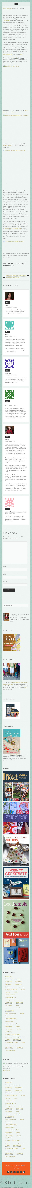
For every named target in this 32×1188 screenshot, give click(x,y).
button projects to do (11, 989)
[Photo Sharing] (16, 86)
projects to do (20, 1037)
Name (4, 566)
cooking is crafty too (10, 997)
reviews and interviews (11, 1042)
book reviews (18, 984)
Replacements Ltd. (7, 54)
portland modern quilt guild (12, 1034)
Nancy (7, 334)
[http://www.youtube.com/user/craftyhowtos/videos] (24, 1172)
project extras (9, 1037)
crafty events (19, 1002)
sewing (23, 1042)
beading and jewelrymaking (12, 979)
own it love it (8, 1031)
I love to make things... (11, 1018)
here (25, 687)
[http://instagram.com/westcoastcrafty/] (11, 1172)
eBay (21, 54)
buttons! (23, 989)
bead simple (8, 981)
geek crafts (18, 1008)
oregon (18, 1026)
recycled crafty (17, 1039)
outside (19, 1029)
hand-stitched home (10, 1013)
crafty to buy (8, 1005)
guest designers (9, 1010)
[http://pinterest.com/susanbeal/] (17, 1172)
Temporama (6, 20)
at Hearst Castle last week (17, 57)
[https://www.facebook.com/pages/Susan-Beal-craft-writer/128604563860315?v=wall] (8, 1172)
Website (5, 581)
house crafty (8, 1016)
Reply (7, 302)
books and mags (9, 986)
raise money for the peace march (13, 228)
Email (4, 574)
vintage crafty (19, 264)
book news (8, 984)
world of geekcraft (10, 1050)
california (7, 992)
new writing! (8, 1026)
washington (20, 1047)
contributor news (10, 994)
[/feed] (20, 1172)
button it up (21, 986)
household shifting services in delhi (15, 511)
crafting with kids (10, 1000)
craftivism (9, 8)
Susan (7, 439)
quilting (7, 1039)
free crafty (8, 1008)
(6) (13, 266)
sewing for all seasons (11, 1045)
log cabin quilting (9, 1021)
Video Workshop (16, 754)
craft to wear (8, 1002)
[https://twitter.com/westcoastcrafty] (14, 1172)
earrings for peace (7, 145)
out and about (9, 1029)
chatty (15, 992)
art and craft (8, 976)
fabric (17, 1005)
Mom (6, 404)
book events (18, 981)
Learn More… (6, 1070)
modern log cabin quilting (12, 1023)
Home (4, 8)
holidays (22, 1013)
